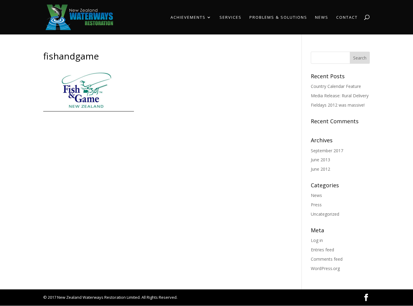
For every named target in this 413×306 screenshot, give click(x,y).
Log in (317, 240)
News (321, 17)
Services (231, 17)
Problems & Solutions (278, 17)
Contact (347, 17)
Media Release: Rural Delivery (340, 95)
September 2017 (327, 150)
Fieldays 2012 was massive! (338, 105)
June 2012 (320, 169)
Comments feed (327, 259)
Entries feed (322, 250)
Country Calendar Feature (336, 86)
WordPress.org (325, 268)
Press (316, 205)
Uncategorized (325, 214)
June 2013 (320, 160)
